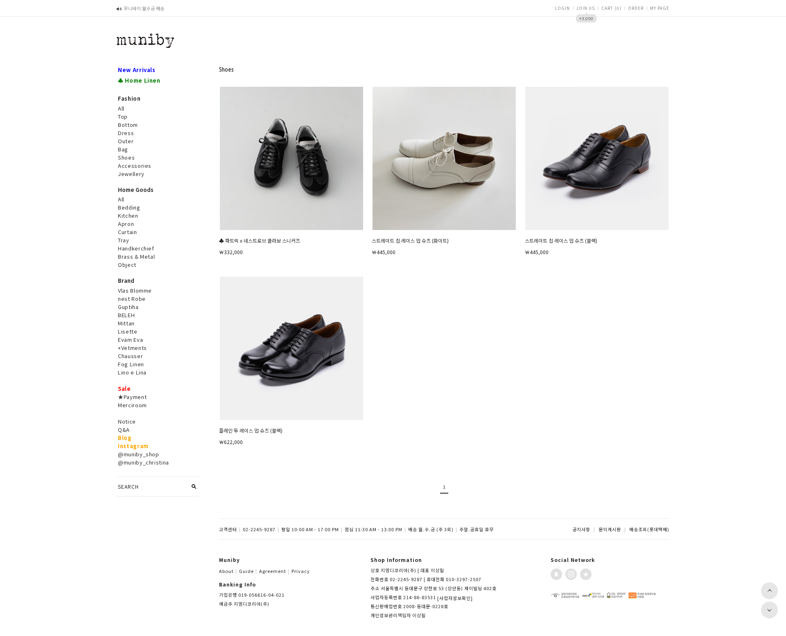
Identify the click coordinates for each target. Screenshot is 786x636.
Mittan (126, 323)
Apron (126, 224)
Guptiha (128, 307)
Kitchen (128, 215)
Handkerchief (136, 248)
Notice (127, 421)
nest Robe (132, 298)
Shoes (126, 157)
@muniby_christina (143, 462)
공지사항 (581, 529)
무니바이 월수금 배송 (144, 8)
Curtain (127, 232)
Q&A (124, 429)
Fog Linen (131, 364)
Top (123, 116)
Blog (125, 438)
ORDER (636, 8)
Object (127, 264)
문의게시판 (610, 529)
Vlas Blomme (135, 290)
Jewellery (131, 174)
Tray (123, 240)
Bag (123, 149)
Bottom (128, 125)
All (121, 108)
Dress (126, 133)
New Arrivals (137, 70)
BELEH (126, 315)
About (228, 571)
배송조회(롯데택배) (649, 529)
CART (611, 8)
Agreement (274, 571)
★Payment (132, 397)
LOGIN (562, 8)
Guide (248, 571)
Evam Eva (130, 339)
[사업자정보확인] (455, 598)
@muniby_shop (138, 454)
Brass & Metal (136, 256)
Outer (125, 141)
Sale (124, 388)
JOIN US (585, 8)
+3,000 (586, 18)
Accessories (134, 165)
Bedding (129, 207)
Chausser (130, 356)
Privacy (300, 571)
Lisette (128, 331)
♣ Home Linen (139, 80)
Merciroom (132, 405)
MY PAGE (659, 8)
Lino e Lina (132, 372)
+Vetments (132, 348)
